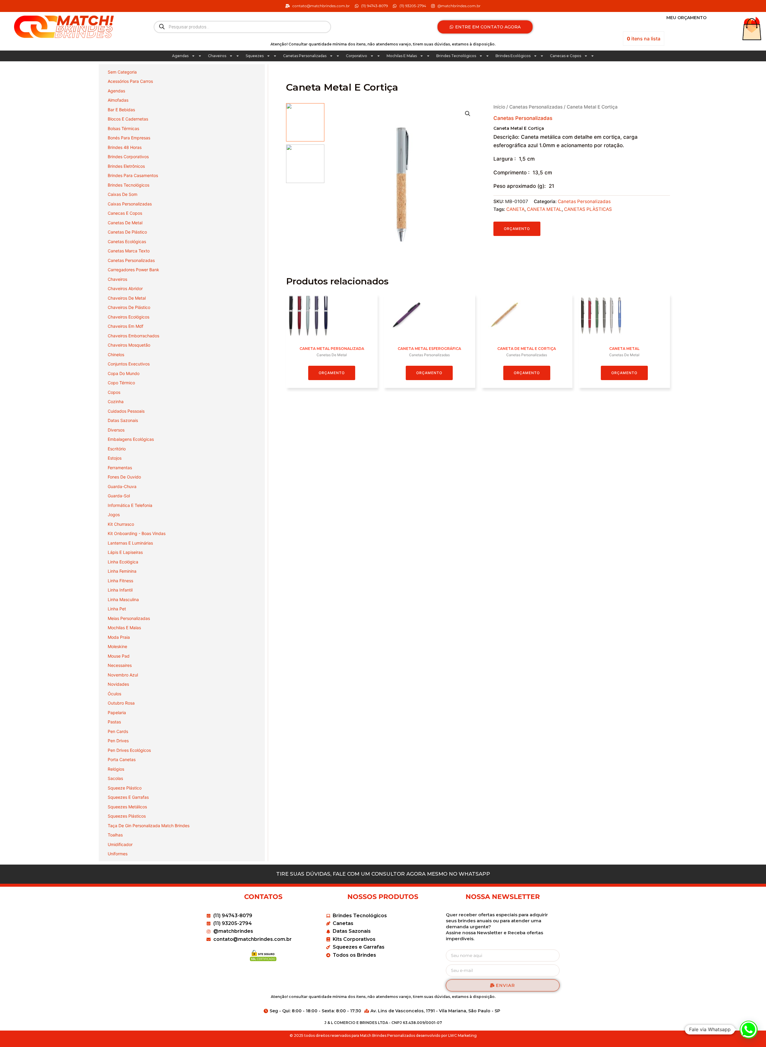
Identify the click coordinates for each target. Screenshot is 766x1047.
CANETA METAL (544, 209)
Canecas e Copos (565, 56)
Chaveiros (217, 56)
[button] (467, 113)
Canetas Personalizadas (304, 56)
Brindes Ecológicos (513, 56)
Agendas (180, 56)
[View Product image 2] (305, 163)
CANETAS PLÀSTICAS (588, 209)
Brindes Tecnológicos (456, 56)
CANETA (515, 209)
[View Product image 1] (305, 122)
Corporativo (356, 56)
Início (499, 107)
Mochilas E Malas (402, 56)
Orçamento (517, 228)
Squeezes (255, 56)
